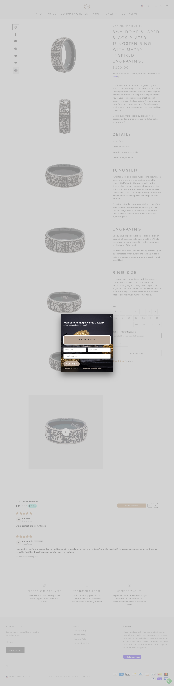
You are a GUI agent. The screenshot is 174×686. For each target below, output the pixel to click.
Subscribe (71, 364)
